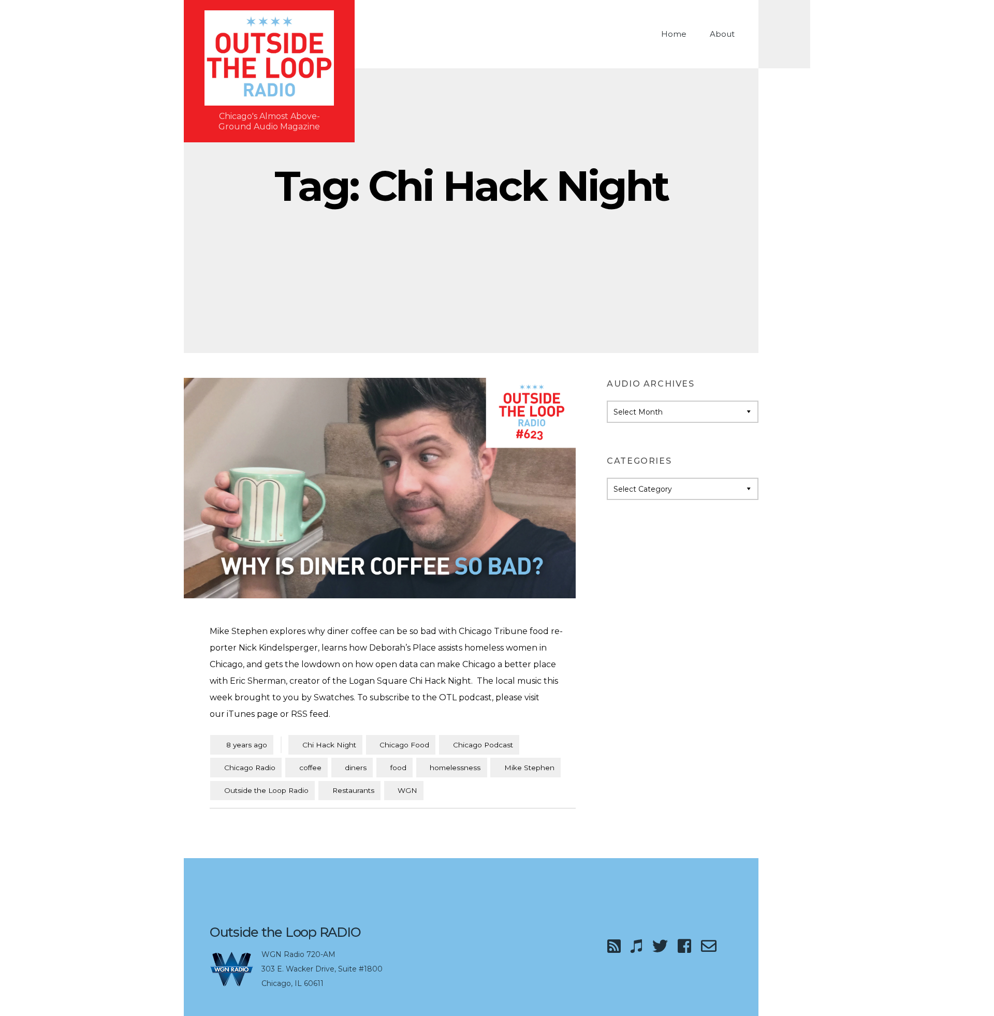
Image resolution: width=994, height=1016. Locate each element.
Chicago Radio (249, 767)
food (398, 767)
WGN (407, 790)
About (722, 34)
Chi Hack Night (329, 745)
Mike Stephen (529, 767)
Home (673, 34)
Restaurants (353, 790)
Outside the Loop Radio (266, 790)
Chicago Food (404, 745)
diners (356, 767)
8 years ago (241, 744)
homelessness (455, 767)
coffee (310, 767)
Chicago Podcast (483, 745)
